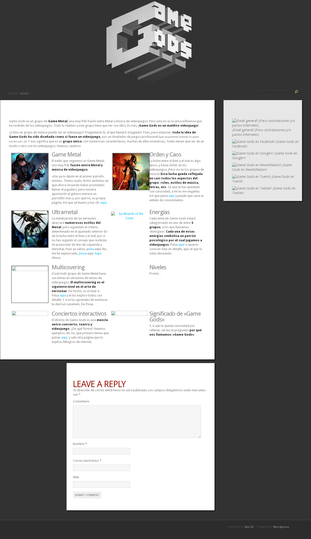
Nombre (80, 444)
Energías (159, 212)
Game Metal (66, 154)
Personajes (15, 9)
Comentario (81, 401)
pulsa (82, 253)
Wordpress (281, 527)
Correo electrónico (87, 460)
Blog (27, 9)
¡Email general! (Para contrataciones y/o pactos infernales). (261, 132)
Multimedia (23, 9)
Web (76, 477)
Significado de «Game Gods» (175, 316)
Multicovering (68, 267)
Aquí (98, 253)
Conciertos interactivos (79, 313)
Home (13, 93)
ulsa (91, 249)
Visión (11, 9)
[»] (19, 9)
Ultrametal (65, 212)
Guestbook (31, 9)
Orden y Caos (165, 154)
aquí (103, 202)
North (249, 527)
